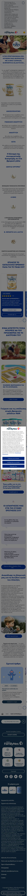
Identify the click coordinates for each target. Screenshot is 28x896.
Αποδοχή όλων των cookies (13, 462)
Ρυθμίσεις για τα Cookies (13, 458)
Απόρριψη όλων (13, 466)
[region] (13, 448)
